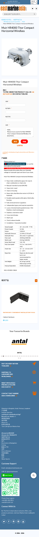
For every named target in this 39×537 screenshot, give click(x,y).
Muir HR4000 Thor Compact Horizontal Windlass (18, 29)
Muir (23, 21)
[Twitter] (4, 521)
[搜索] (34, 14)
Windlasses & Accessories (12, 21)
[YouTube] (23, 521)
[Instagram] (18, 521)
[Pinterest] (14, 521)
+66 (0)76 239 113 (7, 502)
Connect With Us (8, 506)
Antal (19, 353)
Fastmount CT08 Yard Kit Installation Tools (19, 312)
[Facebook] (9, 521)
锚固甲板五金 (17, 19)
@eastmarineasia (12, 471)
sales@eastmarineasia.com (12, 3)
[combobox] (19, 14)
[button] (33, 475)
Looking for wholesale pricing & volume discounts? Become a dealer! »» (18, 152)
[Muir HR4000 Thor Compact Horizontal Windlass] (19, 56)
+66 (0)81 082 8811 (12, 1)
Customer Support (9, 463)
